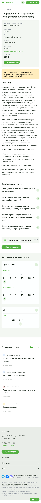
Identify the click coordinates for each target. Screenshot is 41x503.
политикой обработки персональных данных (15, 484)
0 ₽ (36, 499)
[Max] (11, 478)
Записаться (32, 2)
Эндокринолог (8, 287)
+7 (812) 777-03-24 (8, 443)
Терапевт (6, 270)
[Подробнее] (4, 282)
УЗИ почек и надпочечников (12, 316)
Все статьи (34, 347)
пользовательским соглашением (11, 486)
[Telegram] (3, 478)
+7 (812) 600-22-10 (8, 439)
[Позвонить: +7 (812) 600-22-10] (23, 2)
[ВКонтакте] (7, 478)
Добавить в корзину (11, 247)
